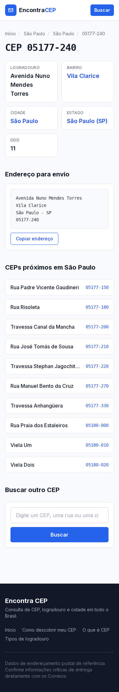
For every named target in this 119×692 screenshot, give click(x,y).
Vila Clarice (83, 75)
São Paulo (34, 33)
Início (10, 33)
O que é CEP (96, 630)
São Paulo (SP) (87, 121)
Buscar (102, 10)
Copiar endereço (34, 238)
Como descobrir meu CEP (49, 630)
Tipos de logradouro (27, 638)
